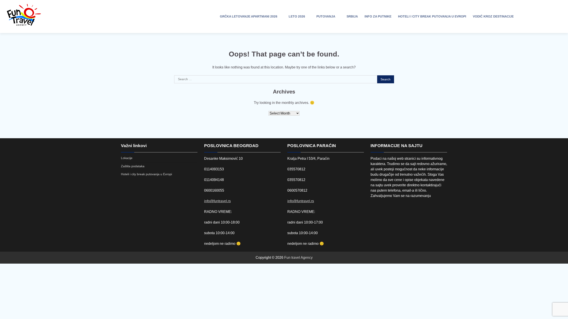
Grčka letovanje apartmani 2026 (248, 16)
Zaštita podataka (132, 166)
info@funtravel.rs (217, 201)
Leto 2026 (297, 16)
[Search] (524, 16)
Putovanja (325, 16)
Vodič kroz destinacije (493, 16)
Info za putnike (378, 16)
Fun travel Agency (298, 257)
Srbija (352, 16)
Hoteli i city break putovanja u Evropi (432, 16)
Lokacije (126, 158)
